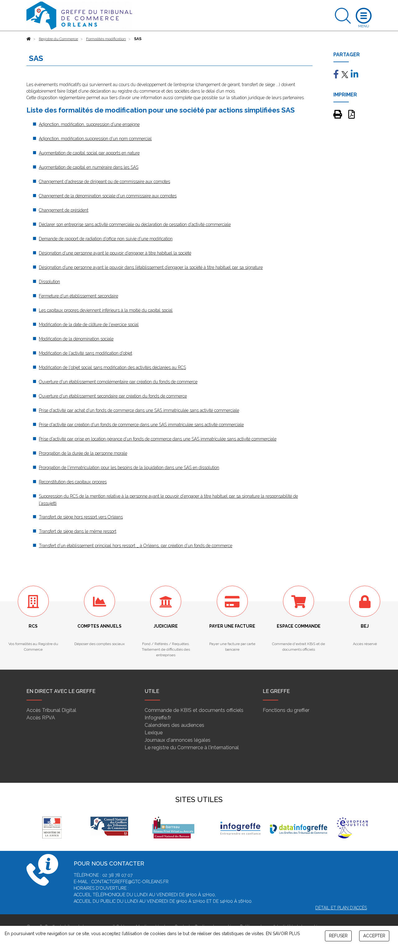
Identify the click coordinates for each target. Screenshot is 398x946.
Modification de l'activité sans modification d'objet (85, 353)
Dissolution (49, 281)
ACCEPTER (374, 935)
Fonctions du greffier (286, 710)
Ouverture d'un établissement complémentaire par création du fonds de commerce (118, 381)
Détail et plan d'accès (341, 907)
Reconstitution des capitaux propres (73, 481)
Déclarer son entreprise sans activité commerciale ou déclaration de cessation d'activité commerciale (135, 224)
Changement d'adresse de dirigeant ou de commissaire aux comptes (104, 181)
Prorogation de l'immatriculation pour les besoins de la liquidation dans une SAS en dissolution (129, 467)
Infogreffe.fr (158, 718)
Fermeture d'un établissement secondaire (78, 295)
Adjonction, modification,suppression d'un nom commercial (95, 138)
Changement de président (63, 210)
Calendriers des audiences (174, 725)
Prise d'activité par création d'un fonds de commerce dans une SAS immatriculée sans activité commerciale (141, 424)
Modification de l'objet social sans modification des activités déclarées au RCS (112, 367)
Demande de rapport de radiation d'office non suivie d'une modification (106, 238)
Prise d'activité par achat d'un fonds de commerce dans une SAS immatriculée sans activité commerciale (139, 410)
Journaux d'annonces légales (178, 740)
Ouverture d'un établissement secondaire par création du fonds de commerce (113, 396)
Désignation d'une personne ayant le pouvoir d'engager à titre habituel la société (115, 253)
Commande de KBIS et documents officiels (194, 710)
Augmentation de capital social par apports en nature (89, 152)
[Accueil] (28, 39)
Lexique (154, 733)
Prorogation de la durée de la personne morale (83, 453)
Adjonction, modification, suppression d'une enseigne (89, 124)
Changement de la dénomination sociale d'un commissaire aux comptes (108, 195)
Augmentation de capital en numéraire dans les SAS (88, 167)
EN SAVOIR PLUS (283, 933)
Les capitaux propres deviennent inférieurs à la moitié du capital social (106, 310)
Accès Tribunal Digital (51, 710)
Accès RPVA (40, 718)
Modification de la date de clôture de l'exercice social (89, 324)
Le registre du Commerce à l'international (192, 747)
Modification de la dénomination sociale (76, 338)
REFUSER (338, 935)
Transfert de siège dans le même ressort (77, 531)
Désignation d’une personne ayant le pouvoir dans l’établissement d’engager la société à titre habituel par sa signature (151, 267)
